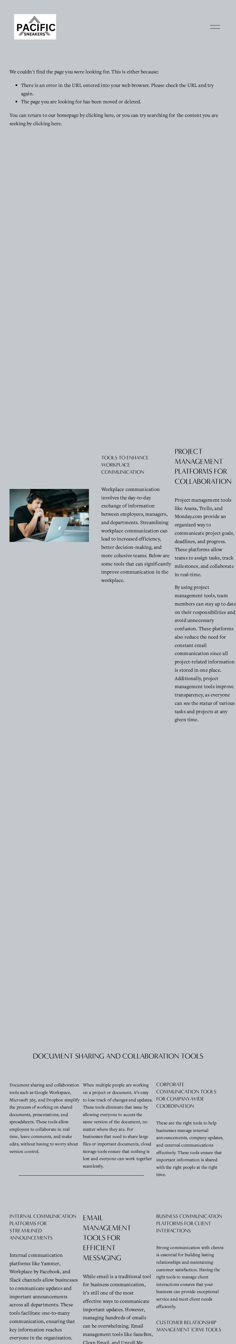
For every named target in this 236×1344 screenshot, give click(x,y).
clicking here (100, 115)
